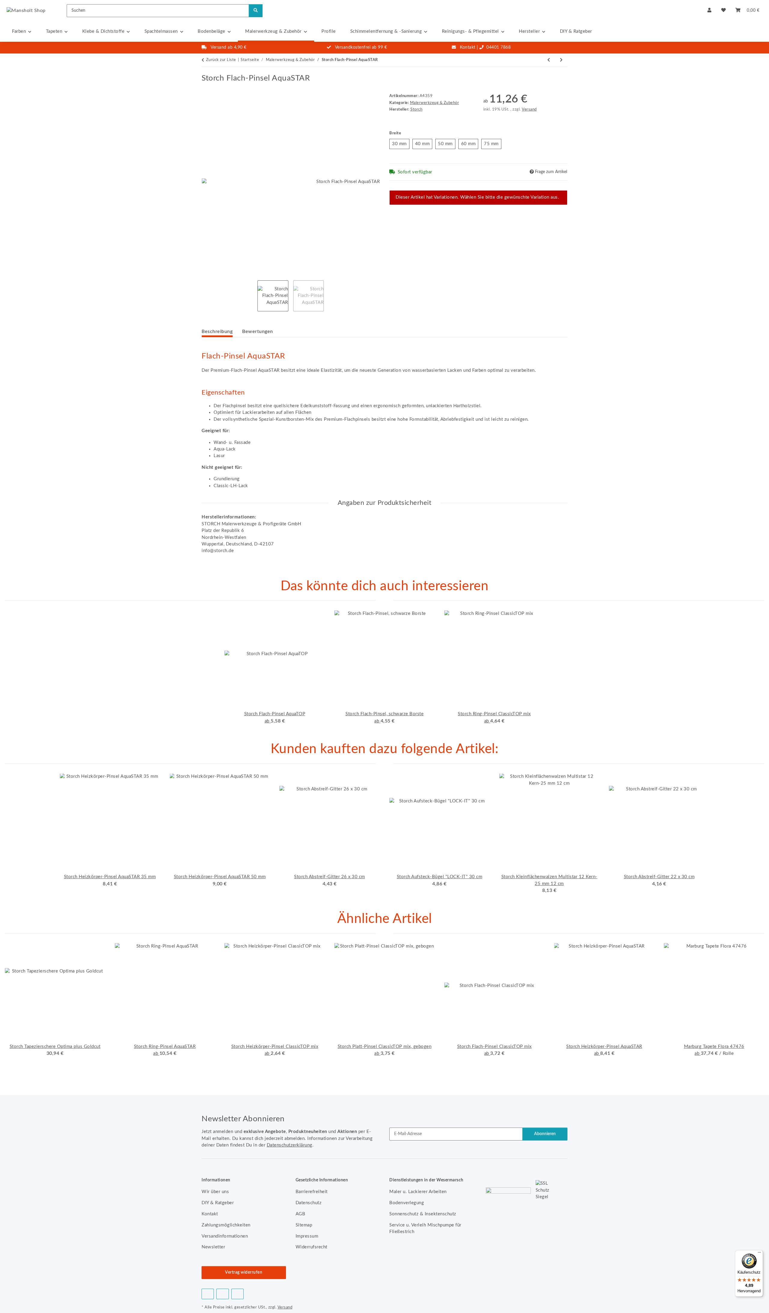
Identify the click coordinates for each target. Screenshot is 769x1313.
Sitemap (304, 1225)
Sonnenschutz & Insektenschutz (422, 1214)
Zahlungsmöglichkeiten (226, 1225)
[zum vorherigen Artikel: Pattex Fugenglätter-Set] (549, 60)
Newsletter (213, 1247)
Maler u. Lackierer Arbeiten (418, 1191)
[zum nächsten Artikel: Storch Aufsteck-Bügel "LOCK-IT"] (561, 60)
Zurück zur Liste (221, 60)
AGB (300, 1214)
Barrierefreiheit (312, 1191)
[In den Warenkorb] (206, 70)
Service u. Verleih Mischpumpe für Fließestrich (425, 1228)
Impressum (307, 1236)
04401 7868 (498, 47)
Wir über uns (215, 1191)
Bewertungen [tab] (257, 331)
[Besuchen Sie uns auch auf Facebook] (208, 1294)
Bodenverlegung (406, 1203)
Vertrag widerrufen (243, 1272)
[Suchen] (256, 10)
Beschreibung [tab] (217, 331)
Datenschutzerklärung (289, 1145)
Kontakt (468, 47)
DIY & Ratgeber (576, 31)
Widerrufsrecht (311, 1247)
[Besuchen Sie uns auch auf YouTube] (222, 1294)
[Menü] (759, 1253)
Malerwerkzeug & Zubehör (434, 103)
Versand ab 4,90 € (229, 47)
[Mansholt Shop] (26, 10)
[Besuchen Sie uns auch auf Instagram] (237, 1294)
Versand (529, 109)
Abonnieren (545, 1134)
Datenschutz (309, 1203)
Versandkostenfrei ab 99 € (361, 47)
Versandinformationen (225, 1236)
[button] (709, 10)
